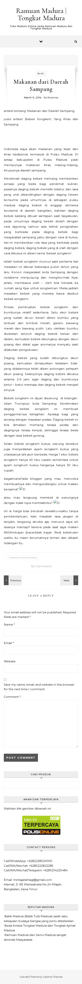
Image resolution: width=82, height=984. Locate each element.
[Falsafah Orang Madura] (69, 580)
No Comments (41, 566)
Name (9, 624)
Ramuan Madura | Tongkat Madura (41, 14)
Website (9, 661)
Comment (12, 697)
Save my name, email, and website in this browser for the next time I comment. (39, 687)
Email (9, 643)
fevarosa (53, 97)
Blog (41, 73)
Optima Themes (53, 976)
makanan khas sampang (22, 557)
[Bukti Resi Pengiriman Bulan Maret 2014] (12, 580)
